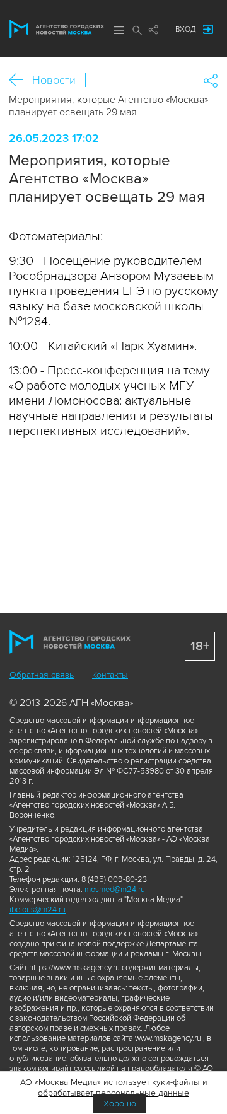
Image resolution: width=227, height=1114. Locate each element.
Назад (20, 80)
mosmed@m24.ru (114, 890)
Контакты (110, 675)
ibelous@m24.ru (37, 910)
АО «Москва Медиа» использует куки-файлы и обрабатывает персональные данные (113, 1087)
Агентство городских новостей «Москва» (56, 29)
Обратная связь (41, 675)
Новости (54, 80)
